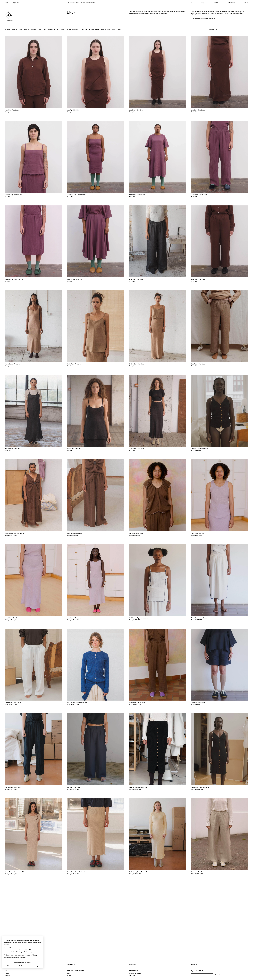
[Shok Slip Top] (33, 157)
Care (68, 973)
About (6, 970)
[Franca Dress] (33, 834)
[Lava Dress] (157, 72)
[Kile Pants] (219, 834)
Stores (7, 973)
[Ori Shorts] (219, 665)
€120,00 (70, 112)
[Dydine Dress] (33, 326)
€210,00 (132, 196)
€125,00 (7, 281)
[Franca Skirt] (95, 834)
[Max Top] (157, 495)
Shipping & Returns (135, 973)
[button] (7, 3)
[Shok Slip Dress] (95, 157)
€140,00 (194, 281)
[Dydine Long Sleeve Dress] (157, 834)
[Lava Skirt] (219, 72)
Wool (113, 29)
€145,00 (132, 366)
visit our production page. (207, 18)
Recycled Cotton (17, 29)
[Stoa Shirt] (33, 72)
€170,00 (194, 112)
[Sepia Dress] (33, 495)
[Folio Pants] (219, 157)
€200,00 (132, 112)
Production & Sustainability (75, 970)
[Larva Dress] (95, 580)
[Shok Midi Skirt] (33, 241)
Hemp (119, 29)
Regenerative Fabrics (73, 29)
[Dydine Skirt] (157, 326)
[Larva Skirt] (33, 580)
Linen (40, 29)
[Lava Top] (95, 72)
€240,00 (70, 281)
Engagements (71, 964)
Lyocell (62, 29)
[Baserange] (9, 16)
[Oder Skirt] (157, 749)
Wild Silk (84, 29)
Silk (45, 29)
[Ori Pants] (95, 749)
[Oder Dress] (219, 749)
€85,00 (7, 196)
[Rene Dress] (157, 157)
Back (8, 29)
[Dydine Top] (95, 326)
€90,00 (69, 366)
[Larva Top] (219, 495)
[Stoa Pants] (157, 241)
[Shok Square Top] (157, 580)
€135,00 (70, 196)
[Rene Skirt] (95, 241)
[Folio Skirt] (219, 580)
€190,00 (194, 196)
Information (132, 964)
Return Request (133, 970)
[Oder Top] (219, 411)
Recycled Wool (105, 29)
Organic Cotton (53, 29)
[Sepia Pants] (95, 495)
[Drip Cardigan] (95, 665)
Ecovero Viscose (94, 29)
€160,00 (7, 112)
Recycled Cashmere (30, 29)
